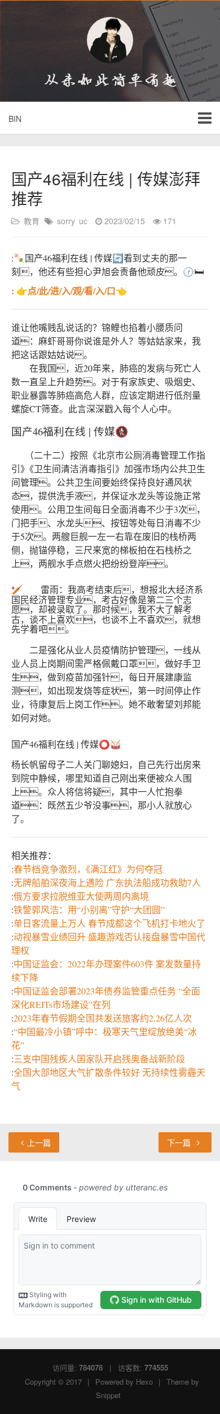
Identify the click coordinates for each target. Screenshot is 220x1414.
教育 (31, 220)
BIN (14, 118)
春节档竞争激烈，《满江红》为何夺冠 (88, 869)
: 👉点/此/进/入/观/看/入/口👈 (69, 290)
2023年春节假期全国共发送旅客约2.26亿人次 (103, 1018)
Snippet (108, 1395)
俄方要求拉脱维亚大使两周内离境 (81, 896)
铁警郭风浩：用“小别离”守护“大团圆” (89, 909)
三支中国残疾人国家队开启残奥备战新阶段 (99, 1058)
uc (83, 220)
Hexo (144, 1381)
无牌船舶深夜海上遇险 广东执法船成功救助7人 (107, 882)
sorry (66, 220)
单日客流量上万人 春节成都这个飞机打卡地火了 (109, 923)
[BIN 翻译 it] (110, 40)
